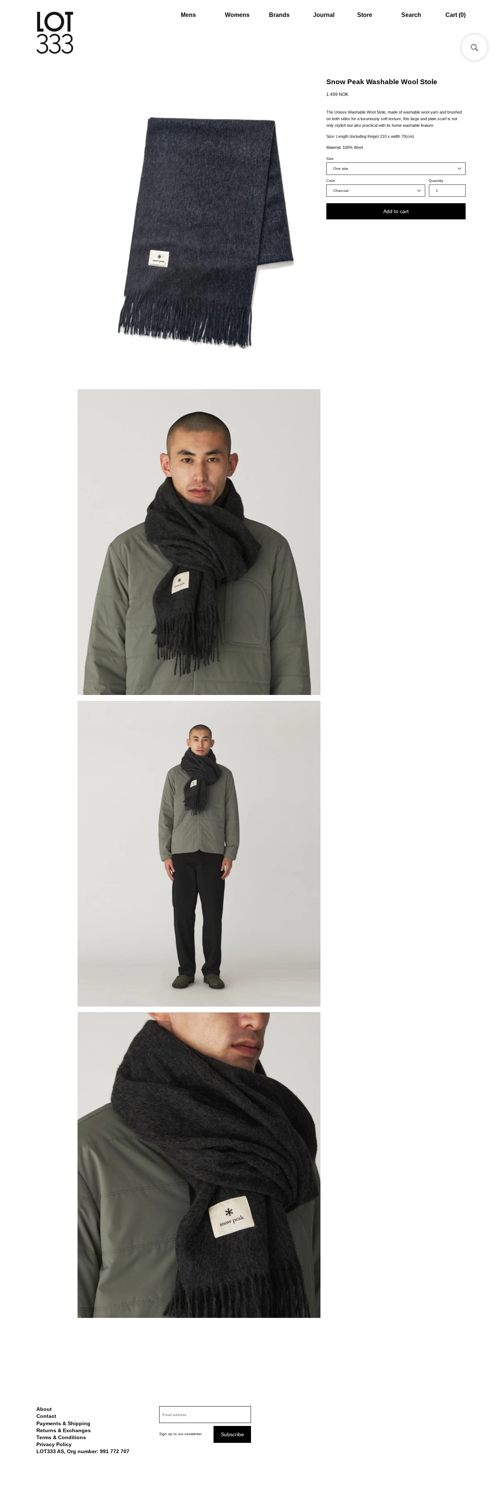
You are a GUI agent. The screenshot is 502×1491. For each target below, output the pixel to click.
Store (364, 15)
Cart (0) (455, 15)
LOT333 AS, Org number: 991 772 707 (82, 1451)
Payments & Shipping (63, 1423)
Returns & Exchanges (63, 1430)
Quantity (436, 181)
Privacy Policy (54, 1444)
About (44, 1409)
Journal (323, 15)
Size (330, 159)
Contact (46, 1416)
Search (411, 15)
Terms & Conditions (61, 1437)
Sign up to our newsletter (180, 1434)
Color (330, 181)
